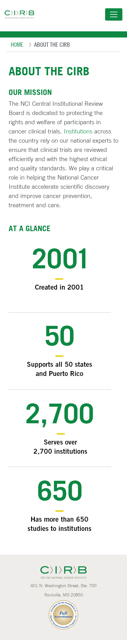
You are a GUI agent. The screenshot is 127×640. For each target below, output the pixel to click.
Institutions (78, 131)
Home (17, 44)
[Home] (22, 14)
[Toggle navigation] (113, 14)
